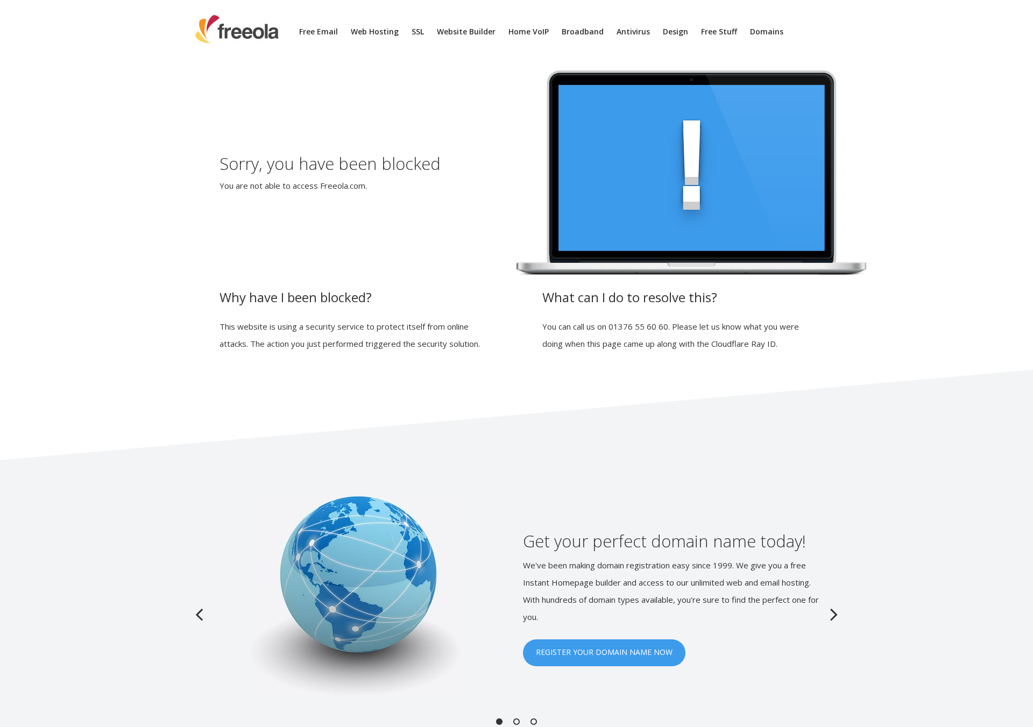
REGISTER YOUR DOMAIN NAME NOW (604, 652)
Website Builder (466, 31)
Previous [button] (199, 614)
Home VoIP (528, 31)
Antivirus (633, 31)
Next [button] (834, 614)
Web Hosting (375, 31)
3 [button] (533, 721)
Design (675, 31)
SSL (418, 31)
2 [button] (516, 721)
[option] (516, 597)
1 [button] (499, 721)
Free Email (318, 31)
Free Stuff (719, 31)
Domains (766, 31)
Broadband (583, 31)
